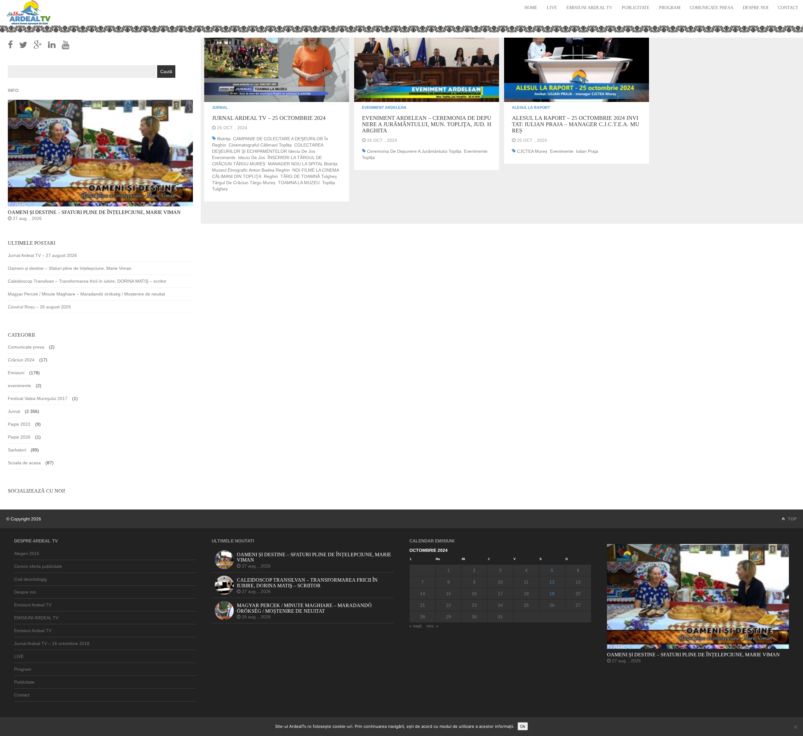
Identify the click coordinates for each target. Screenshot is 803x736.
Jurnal (220, 107)
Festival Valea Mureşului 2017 (37, 398)
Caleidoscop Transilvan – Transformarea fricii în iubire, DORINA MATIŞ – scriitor (87, 281)
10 (500, 581)
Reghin (271, 176)
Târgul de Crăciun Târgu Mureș (243, 182)
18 (526, 593)
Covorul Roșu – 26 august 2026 (39, 306)
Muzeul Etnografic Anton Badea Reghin (251, 170)
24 (500, 605)
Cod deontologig (30, 579)
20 (578, 593)
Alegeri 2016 (26, 553)
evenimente (224, 157)
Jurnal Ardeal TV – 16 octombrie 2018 (51, 643)
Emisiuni (16, 372)
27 (578, 605)
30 (474, 616)
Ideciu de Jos (251, 157)
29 (448, 616)
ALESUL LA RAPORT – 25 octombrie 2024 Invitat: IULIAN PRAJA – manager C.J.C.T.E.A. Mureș (575, 124)
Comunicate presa (711, 7)
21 (422, 605)
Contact (788, 7)
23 (474, 605)
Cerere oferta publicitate (38, 566)
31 (500, 616)
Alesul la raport (531, 107)
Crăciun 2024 (21, 359)
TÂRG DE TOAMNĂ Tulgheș (308, 176)
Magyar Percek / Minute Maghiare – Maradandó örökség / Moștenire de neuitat (86, 293)
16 (474, 593)
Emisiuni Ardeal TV (589, 7)
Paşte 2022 (19, 424)
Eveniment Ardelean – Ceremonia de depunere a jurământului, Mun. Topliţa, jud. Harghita (426, 124)
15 (448, 593)
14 (422, 593)
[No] (795, 727)
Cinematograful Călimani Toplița (260, 144)
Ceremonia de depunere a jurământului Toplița (414, 151)
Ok (522, 726)
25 (526, 605)
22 (448, 605)
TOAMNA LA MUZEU (299, 182)
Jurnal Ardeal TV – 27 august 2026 (42, 255)
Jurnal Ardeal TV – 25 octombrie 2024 (269, 118)
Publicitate (636, 7)
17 (500, 593)
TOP (791, 518)
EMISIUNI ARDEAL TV (36, 617)
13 (578, 581)
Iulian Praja (587, 151)
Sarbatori (17, 449)
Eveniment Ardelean (384, 107)
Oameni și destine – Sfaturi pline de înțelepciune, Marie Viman (69, 268)
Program (669, 7)
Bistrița (224, 138)
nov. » (433, 625)
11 (526, 581)
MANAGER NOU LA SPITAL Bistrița (303, 163)
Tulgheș (220, 188)
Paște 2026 (19, 437)
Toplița (328, 182)
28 (422, 616)
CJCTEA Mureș (532, 151)
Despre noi (755, 7)
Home (530, 7)
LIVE (552, 7)
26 (552, 605)
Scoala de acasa (24, 462)
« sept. (416, 625)
